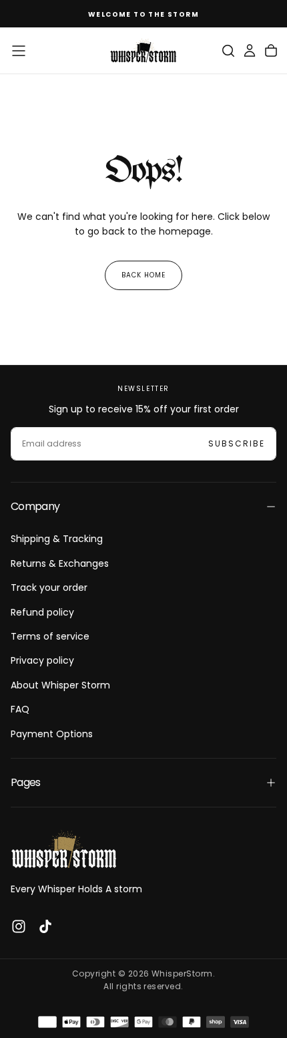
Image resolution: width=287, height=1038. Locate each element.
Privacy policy (42, 660)
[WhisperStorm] (64, 849)
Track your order (49, 587)
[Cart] (271, 50)
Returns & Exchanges (60, 563)
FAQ (20, 709)
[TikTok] (45, 926)
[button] (19, 51)
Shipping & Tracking (57, 538)
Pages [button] (26, 782)
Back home (143, 275)
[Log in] (250, 50)
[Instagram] (19, 926)
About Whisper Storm (60, 685)
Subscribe (236, 443)
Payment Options (52, 734)
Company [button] (35, 506)
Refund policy (42, 612)
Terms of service (50, 636)
